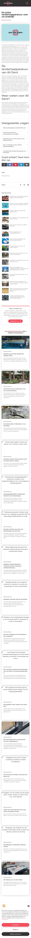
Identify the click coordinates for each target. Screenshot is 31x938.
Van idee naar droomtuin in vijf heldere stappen (17, 246)
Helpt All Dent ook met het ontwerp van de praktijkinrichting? (15, 139)
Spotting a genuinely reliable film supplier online (18, 211)
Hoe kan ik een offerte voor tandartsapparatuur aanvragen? (15, 133)
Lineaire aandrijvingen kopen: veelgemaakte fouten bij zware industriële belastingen (17, 297)
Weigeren (15, 929)
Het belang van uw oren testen (12, 880)
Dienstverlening (7, 20)
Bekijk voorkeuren (15, 934)
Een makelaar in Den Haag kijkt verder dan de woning (19, 218)
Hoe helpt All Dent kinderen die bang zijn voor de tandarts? (15, 151)
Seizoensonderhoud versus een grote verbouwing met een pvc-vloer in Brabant (19, 290)
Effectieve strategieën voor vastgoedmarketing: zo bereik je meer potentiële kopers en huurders (19, 268)
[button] (28, 906)
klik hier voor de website (22, 46)
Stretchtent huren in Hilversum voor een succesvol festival (19, 253)
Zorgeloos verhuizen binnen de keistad (15, 599)
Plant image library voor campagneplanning (16, 232)
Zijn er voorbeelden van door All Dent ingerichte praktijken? (15, 145)
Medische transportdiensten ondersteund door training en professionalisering (12, 565)
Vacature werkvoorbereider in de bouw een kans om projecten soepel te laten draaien (19, 283)
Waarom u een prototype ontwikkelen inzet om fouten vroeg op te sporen (19, 204)
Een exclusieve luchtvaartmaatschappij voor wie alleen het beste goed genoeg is (15, 671)
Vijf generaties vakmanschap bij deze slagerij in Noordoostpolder (19, 197)
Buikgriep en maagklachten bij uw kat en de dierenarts (19, 261)
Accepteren (15, 925)
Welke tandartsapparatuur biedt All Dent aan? (15, 127)
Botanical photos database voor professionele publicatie (18, 239)
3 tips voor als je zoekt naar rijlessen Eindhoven (18, 225)
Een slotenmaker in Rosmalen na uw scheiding (19, 275)
